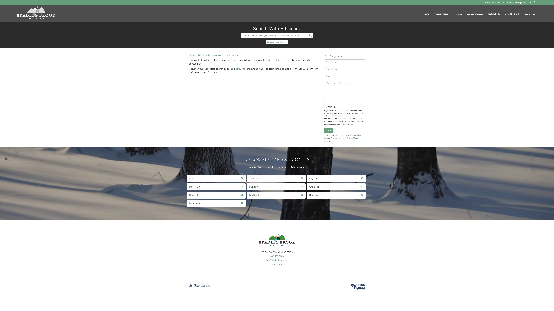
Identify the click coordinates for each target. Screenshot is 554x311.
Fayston (313, 178)
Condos (282, 166)
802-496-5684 (493, 2)
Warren (193, 178)
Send (329, 130)
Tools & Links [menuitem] (494, 14)
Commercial (298, 166)
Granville (314, 186)
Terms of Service (353, 138)
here (237, 68)
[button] (310, 35)
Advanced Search (278, 42)
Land (270, 166)
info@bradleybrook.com (520, 2)
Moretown (194, 186)
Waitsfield (254, 178)
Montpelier (195, 203)
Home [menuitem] (426, 14)
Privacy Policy (347, 124)
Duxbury (254, 186)
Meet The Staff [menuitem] (512, 14)
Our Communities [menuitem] (475, 14)
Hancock (193, 195)
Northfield (254, 195)
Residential (255, 166)
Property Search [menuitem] (441, 14)
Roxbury (313, 195)
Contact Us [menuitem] (530, 14)
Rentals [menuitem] (458, 14)
